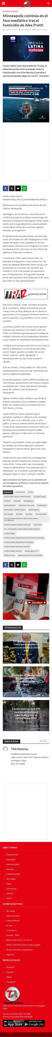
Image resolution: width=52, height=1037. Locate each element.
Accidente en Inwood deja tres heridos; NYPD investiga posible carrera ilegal (26, 680)
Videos (9, 898)
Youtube (9, 972)
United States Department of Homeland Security (24, 538)
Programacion (12, 854)
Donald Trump (40, 496)
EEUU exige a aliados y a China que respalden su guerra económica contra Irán (26, 646)
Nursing (29, 514)
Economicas (11, 888)
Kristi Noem (42, 505)
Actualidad (10, 859)
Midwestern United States (15, 509)
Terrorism (38, 525)
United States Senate (13, 551)
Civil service (20, 492)
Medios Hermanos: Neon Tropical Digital (23, 945)
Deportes (10, 869)
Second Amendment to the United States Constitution (21, 519)
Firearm (7, 501)
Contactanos (11, 930)
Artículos (10, 893)
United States (9, 533)
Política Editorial (12, 920)
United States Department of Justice (18, 542)
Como (30, 492)
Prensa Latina (41, 514)
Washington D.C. (31, 551)
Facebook (10, 967)
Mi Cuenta (10, 911)
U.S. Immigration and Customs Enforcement (22, 529)
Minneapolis (34, 509)
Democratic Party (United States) (17, 496)
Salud (8, 883)
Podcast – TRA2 (12, 935)
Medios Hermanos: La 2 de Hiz (19, 940)
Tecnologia (11, 879)
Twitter (9, 977)
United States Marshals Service (17, 546)
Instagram (10, 982)
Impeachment (10, 505)
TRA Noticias (26, 29)
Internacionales (10, 11)
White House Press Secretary (30, 555)
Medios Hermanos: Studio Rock (19, 949)
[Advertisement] (26, 152)
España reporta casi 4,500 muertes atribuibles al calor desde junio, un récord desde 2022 (26, 713)
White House (9, 555)
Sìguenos (10, 954)
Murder (19, 514)
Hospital (17, 501)
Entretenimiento (13, 874)
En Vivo (9, 925)
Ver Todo (43, 741)
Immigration (28, 501)
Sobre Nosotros (13, 916)
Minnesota (8, 514)
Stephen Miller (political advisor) (17, 525)
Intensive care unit (26, 505)
